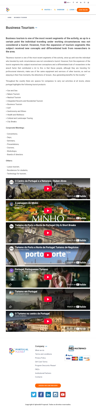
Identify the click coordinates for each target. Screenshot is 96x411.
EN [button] (68, 2)
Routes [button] (47, 9)
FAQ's (37, 369)
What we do (39, 350)
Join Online (83, 10)
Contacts (38, 377)
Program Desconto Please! (45, 365)
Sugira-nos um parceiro (48, 385)
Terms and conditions (43, 354)
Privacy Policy (40, 358)
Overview (60, 9)
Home (9, 17)
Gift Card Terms (41, 362)
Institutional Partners (43, 373)
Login (71, 9)
